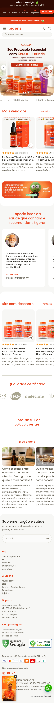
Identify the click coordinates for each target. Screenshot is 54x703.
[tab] (23, 93)
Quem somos (9, 580)
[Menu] (4, 28)
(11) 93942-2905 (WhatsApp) (16, 608)
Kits (4, 559)
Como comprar (9, 614)
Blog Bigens (27, 442)
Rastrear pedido (9, 617)
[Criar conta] (48, 538)
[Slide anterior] (3, 21)
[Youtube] (8, 673)
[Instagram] (4, 673)
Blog (4, 583)
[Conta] (43, 28)
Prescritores (8, 590)
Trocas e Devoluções (12, 629)
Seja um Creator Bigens (13, 587)
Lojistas (5, 593)
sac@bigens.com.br (11, 605)
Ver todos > (46, 111)
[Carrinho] (49, 28)
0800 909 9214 (9, 611)
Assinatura (7, 569)
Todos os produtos (11, 556)
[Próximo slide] (51, 21)
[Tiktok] (13, 673)
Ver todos (47, 304)
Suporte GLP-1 (9, 565)
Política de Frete (10, 635)
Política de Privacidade (13, 632)
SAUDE (48, 11)
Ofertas (6, 562)
